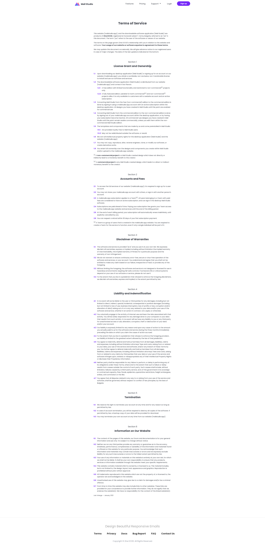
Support (155, 3)
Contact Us (168, 533)
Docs (124, 533)
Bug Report (139, 533)
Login (169, 3)
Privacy (111, 533)
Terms (98, 533)
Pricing (142, 3)
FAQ (153, 533)
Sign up (183, 3)
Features (130, 3)
